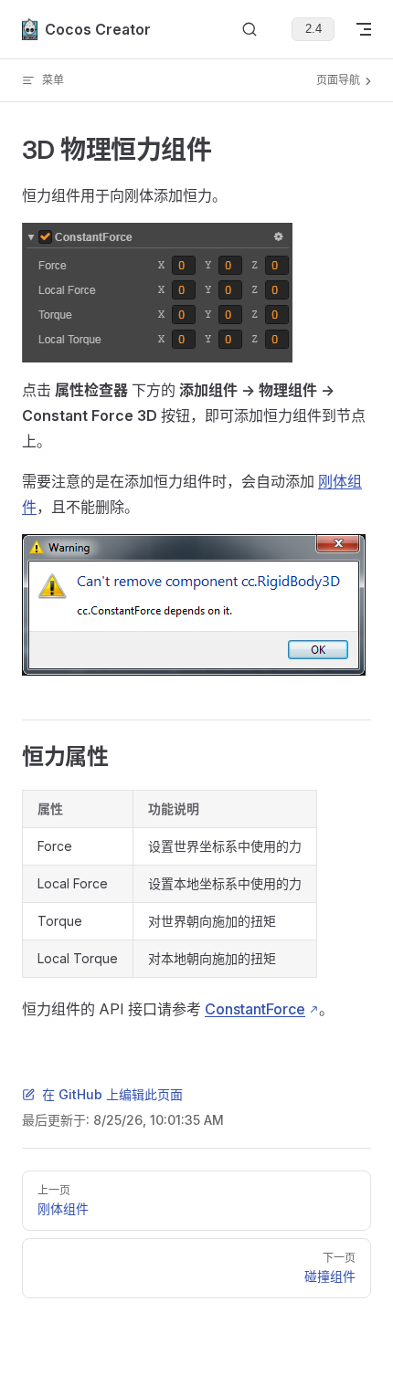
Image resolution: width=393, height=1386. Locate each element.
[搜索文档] (249, 30)
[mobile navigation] (364, 29)
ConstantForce (255, 1009)
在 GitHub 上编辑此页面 (112, 1094)
